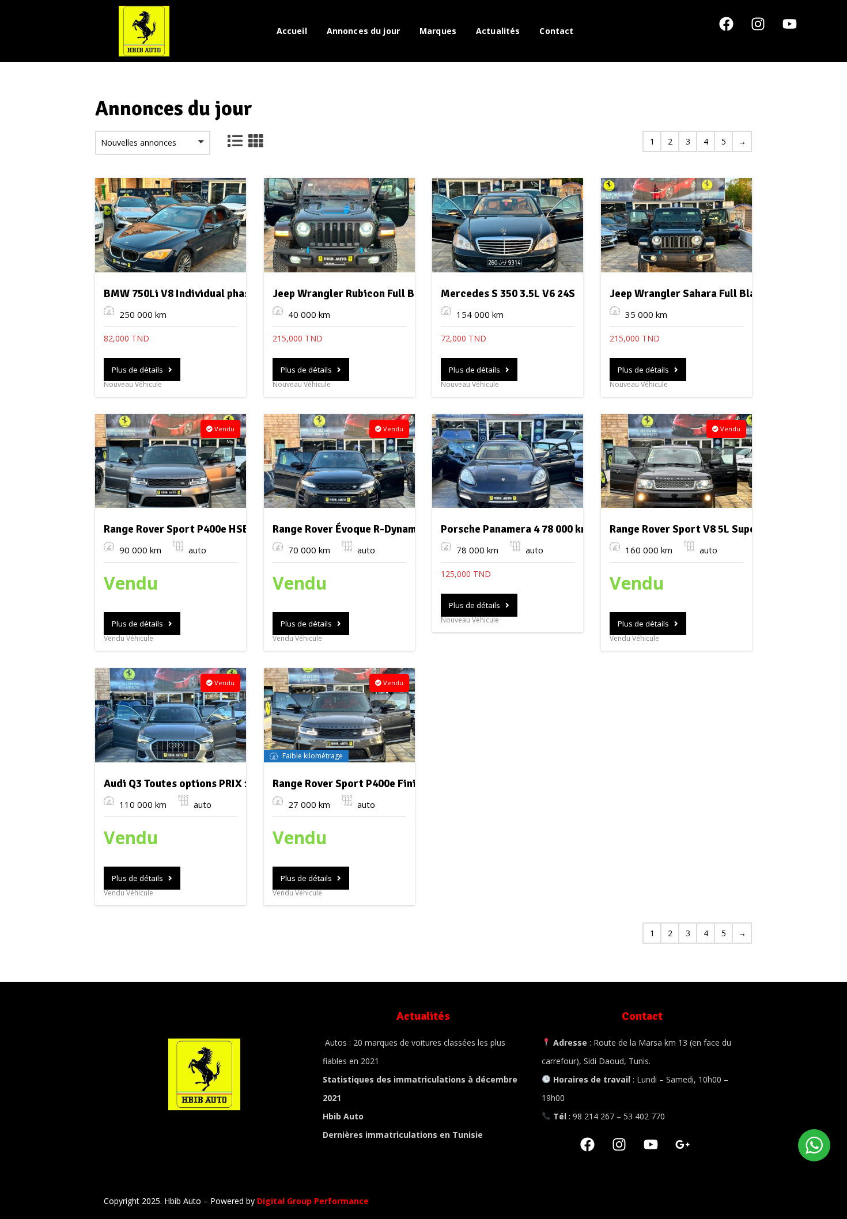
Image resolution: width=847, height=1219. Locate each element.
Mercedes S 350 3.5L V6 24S (508, 294)
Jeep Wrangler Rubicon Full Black (354, 294)
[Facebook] (733, 31)
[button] (152, 143)
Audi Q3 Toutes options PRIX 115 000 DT (200, 784)
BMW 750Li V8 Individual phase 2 (183, 294)
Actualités (498, 30)
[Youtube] (796, 31)
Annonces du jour (363, 30)
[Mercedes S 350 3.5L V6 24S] (507, 225)
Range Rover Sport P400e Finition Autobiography (392, 784)
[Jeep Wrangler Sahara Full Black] (676, 225)
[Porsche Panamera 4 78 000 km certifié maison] (507, 461)
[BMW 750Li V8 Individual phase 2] (170, 225)
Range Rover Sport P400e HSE (176, 529)
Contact (556, 30)
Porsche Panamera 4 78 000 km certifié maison (554, 529)
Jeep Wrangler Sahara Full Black (688, 294)
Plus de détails (140, 369)
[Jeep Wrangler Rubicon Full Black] (339, 225)
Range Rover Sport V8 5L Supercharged (705, 529)
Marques (437, 30)
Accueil (292, 30)
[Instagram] (765, 31)
